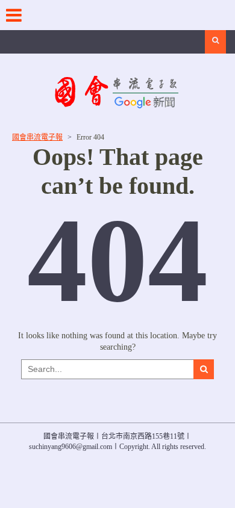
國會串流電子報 (37, 137)
